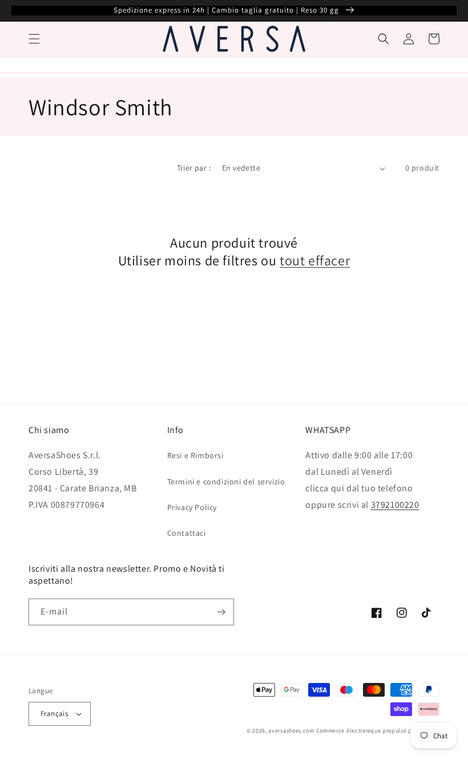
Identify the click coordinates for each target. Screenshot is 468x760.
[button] (34, 38)
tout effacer (315, 260)
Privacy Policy (192, 507)
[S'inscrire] (220, 612)
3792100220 (395, 505)
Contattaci (186, 533)
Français (54, 713)
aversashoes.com (291, 730)
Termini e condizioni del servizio (226, 481)
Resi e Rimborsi (195, 455)
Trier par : (194, 168)
